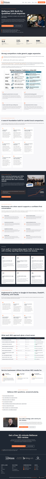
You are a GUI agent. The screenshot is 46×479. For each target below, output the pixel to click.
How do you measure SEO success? (8, 405)
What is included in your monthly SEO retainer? (10, 407)
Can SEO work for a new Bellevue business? (10, 409)
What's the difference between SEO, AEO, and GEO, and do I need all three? (15, 403)
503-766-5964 (41, 2)
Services (29, 2)
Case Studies (3, 469)
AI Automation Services (15, 470)
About (26, 2)
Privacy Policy (19, 477)
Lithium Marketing (34, 477)
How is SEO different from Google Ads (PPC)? (10, 397)
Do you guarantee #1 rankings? (7, 401)
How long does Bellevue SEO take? (8, 395)
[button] (23, 396)
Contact (35, 2)
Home (23, 2)
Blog (33, 2)
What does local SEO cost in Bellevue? (9, 399)
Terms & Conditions (24, 477)
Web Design (14, 466)
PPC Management (14, 469)
